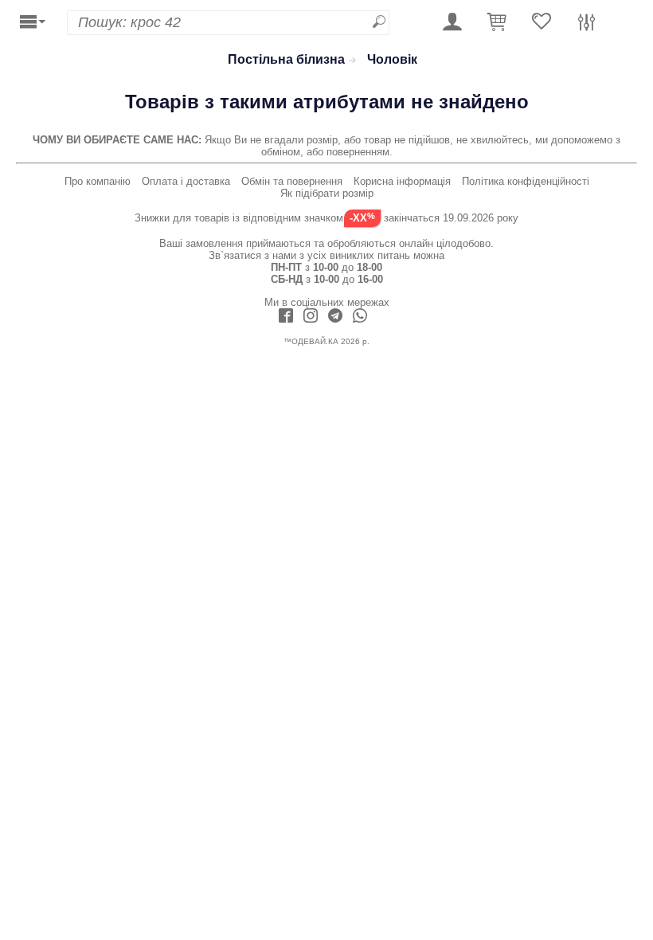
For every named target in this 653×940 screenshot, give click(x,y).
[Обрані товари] (541, 22)
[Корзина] (496, 22)
